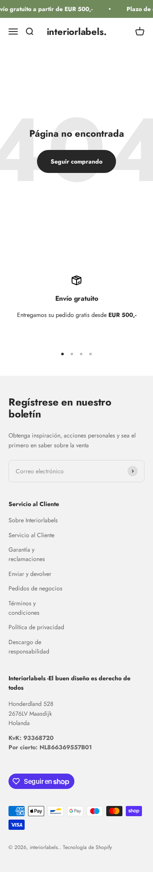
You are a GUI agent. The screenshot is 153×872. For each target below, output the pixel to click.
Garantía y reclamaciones (26, 554)
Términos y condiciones (24, 608)
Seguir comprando (76, 161)
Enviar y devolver (29, 574)
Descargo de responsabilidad (28, 647)
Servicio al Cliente (31, 535)
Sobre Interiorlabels (33, 520)
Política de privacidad (36, 627)
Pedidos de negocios (35, 588)
